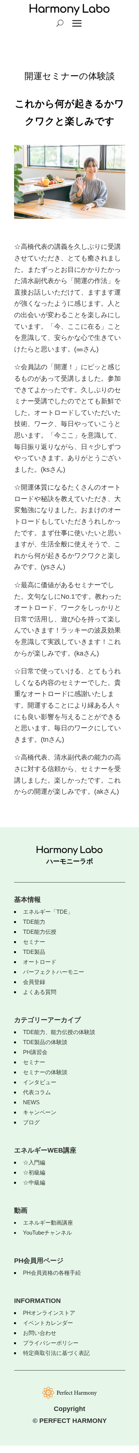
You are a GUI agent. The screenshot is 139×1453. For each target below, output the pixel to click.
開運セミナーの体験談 (69, 76)
